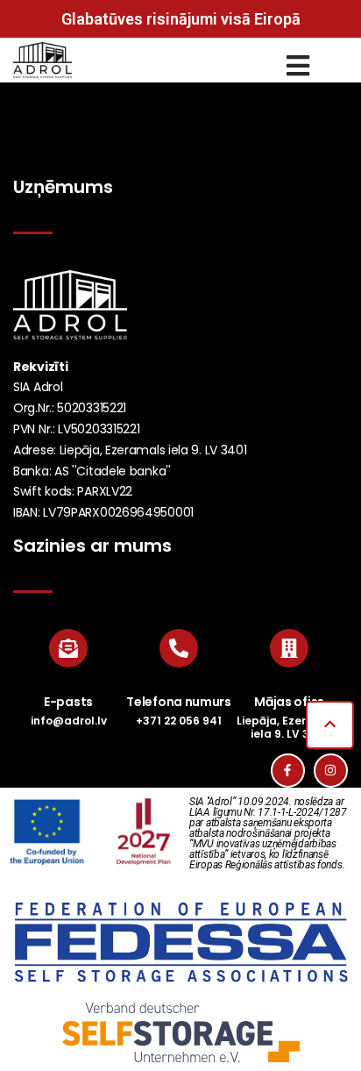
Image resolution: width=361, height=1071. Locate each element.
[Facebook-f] (288, 770)
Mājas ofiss (289, 701)
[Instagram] (331, 770)
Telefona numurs (178, 701)
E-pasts (68, 701)
